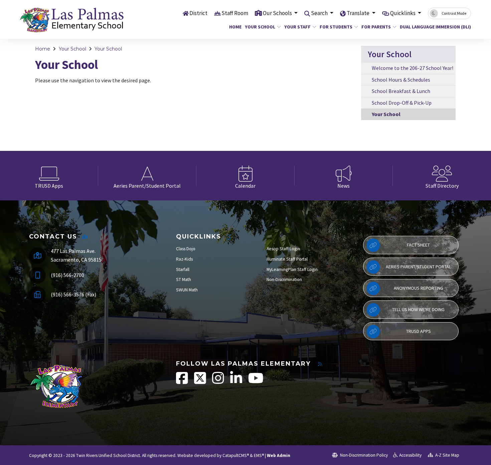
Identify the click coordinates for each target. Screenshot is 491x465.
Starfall (182, 269)
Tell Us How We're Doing (418, 309)
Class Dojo (185, 249)
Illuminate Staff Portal (287, 259)
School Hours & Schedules (401, 79)
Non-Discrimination (284, 279)
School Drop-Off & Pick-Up (402, 102)
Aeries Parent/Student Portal (418, 267)
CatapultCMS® (235, 455)
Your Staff (297, 27)
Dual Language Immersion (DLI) (432, 27)
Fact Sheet (418, 245)
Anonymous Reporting (418, 288)
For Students (336, 27)
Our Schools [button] (278, 13)
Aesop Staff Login (283, 249)
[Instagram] (218, 381)
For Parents (376, 27)
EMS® (259, 455)
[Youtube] (256, 381)
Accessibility (410, 455)
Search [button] (320, 13)
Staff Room (234, 13)
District (198, 13)
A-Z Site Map (446, 455)
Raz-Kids (184, 259)
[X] (200, 381)
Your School (260, 27)
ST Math (183, 279)
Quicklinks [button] (403, 13)
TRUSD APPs (418, 331)
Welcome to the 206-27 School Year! (412, 68)
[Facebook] (182, 381)
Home (234, 27)
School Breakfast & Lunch (401, 91)
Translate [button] (358, 13)
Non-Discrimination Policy (363, 455)
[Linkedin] (236, 381)
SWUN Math (187, 290)
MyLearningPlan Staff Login (292, 269)
